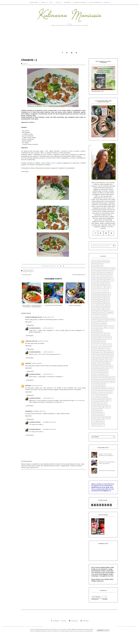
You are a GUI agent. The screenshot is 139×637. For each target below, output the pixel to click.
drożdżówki (109, 352)
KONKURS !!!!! (109, 279)
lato (106, 374)
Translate (105, 599)
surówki (94, 403)
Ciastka (94, 265)
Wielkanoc (111, 319)
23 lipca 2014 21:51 (48, 328)
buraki (94, 330)
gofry (103, 359)
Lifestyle (58, 2)
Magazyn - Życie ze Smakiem (100, 290)
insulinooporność (104, 363)
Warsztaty (95, 319)
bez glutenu (109, 326)
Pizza (107, 301)
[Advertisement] (69, 39)
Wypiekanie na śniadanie (99, 323)
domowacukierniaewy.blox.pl (34, 317)
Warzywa (103, 319)
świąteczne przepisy (98, 425)
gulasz (109, 359)
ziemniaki (107, 417)
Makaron (94, 294)
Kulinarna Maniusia (35, 328)
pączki (94, 395)
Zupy (31, 270)
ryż (105, 399)
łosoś (93, 421)
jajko (99, 366)
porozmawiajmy (96, 388)
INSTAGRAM (74, 620)
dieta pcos (108, 345)
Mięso (101, 294)
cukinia (94, 341)
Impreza (101, 279)
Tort (93, 316)
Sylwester (101, 312)
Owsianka (95, 301)
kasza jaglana (96, 370)
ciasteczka (95, 337)
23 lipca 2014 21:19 (48, 317)
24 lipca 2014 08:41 (36, 363)
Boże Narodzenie (104, 261)
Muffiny (107, 294)
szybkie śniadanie (97, 406)
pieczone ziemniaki (109, 381)
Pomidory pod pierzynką (107, 470)
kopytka (105, 370)
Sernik (94, 312)
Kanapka (94, 283)
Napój (101, 297)
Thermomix (109, 312)
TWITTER (63, 620)
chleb (107, 334)
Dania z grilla (96, 276)
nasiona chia (110, 377)
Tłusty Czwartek (101, 316)
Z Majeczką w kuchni (31, 341)
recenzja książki (97, 399)
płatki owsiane (102, 395)
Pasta (101, 301)
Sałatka (106, 308)
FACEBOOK (56, 620)
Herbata (94, 279)
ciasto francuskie (106, 337)
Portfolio (106, 2)
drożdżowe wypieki (97, 352)
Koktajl (107, 283)
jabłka (94, 366)
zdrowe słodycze (97, 417)
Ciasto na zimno (109, 268)
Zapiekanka (95, 326)
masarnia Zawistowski (98, 377)
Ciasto (100, 265)
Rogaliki (94, 308)
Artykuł (94, 261)
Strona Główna (34, 2)
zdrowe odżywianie (97, 414)
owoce (94, 381)
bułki (99, 330)
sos (109, 399)
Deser (104, 276)
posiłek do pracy (108, 388)
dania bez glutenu (97, 345)
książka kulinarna (97, 374)
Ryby (100, 308)
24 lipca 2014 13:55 (36, 385)
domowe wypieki (105, 348)
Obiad (25, 270)
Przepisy (43, 2)
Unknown (28, 363)
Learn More (100, 630)
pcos (100, 381)
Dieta (50, 2)
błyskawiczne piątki (97, 334)
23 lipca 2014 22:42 (43, 341)
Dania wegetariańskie (106, 272)
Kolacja (94, 286)
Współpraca (67, 2)
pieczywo (95, 385)
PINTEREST (86, 620)
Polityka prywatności (95, 2)
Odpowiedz (28, 322)
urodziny (107, 406)
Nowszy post (27, 274)
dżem (93, 359)
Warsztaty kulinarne (80, 2)
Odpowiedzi (30, 325)
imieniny (94, 363)
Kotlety (101, 286)
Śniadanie (100, 421)
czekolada (102, 341)
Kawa (100, 283)
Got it (107, 630)
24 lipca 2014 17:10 (48, 352)
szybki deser (102, 403)
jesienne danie (108, 366)
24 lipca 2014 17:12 (48, 398)
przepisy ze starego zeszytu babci (101, 392)
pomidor (102, 385)
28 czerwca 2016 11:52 (38, 411)
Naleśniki (94, 297)
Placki (94, 305)
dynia (111, 355)
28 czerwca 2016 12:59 (49, 422)
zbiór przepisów (96, 410)
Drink (109, 276)
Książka (108, 286)
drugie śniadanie (97, 355)
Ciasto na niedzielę (97, 268)
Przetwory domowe (103, 305)
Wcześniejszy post (78, 274)
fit (98, 359)
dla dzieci (95, 348)
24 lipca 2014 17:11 (48, 374)
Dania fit (94, 272)
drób (105, 355)
